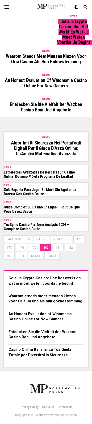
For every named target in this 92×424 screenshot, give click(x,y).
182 (70, 247)
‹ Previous (61, 239)
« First (42, 239)
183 (9, 256)
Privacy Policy (29, 407)
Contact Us (65, 407)
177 (9, 247)
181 (58, 247)
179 (33, 247)
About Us (48, 407)
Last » (52, 256)
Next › (35, 256)
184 (21, 256)
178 (21, 247)
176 (78, 239)
